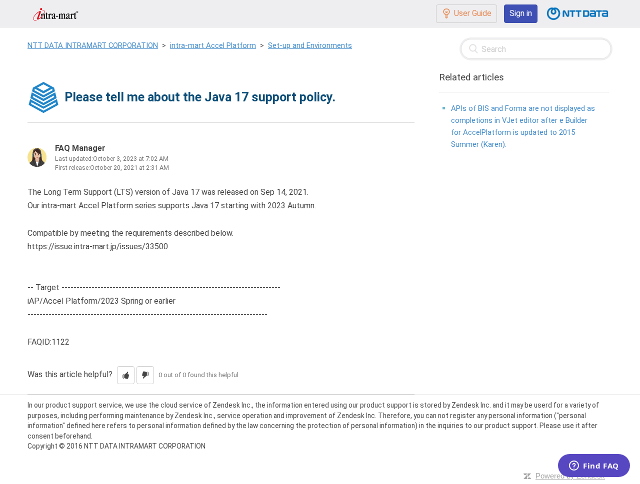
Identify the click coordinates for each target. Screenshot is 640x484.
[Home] (56, 13)
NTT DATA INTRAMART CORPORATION (93, 45)
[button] (125, 375)
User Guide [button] (473, 13)
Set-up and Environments (310, 45)
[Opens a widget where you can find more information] (594, 466)
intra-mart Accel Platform (213, 45)
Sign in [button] (521, 13)
